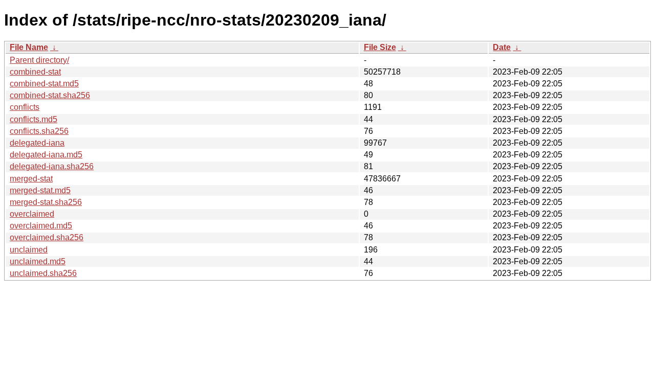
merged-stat (31, 178)
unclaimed (29, 249)
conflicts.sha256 (39, 131)
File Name (29, 47)
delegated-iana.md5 (46, 154)
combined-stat (35, 71)
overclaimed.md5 (41, 225)
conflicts (24, 107)
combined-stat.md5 (44, 83)
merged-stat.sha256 (46, 202)
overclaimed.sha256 (46, 237)
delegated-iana (37, 143)
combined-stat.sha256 (50, 95)
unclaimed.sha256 (43, 273)
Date (502, 47)
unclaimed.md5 (38, 261)
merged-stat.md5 (40, 190)
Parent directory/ (39, 60)
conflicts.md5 (33, 119)
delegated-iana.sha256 (52, 166)
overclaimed (32, 214)
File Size (380, 47)
